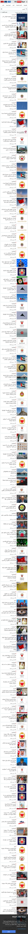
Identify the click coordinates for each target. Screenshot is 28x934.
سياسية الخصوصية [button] (22, 928)
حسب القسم (4, 12)
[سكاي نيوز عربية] (19, 2)
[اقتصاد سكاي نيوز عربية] (9, 2)
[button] (1, 9)
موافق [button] (8, 931)
